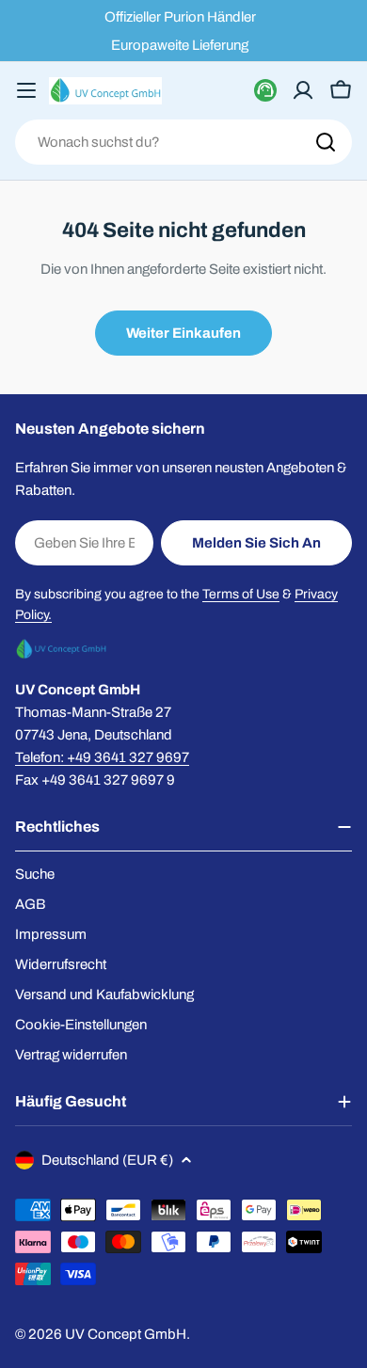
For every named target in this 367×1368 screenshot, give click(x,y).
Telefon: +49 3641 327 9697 (102, 757)
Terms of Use (240, 594)
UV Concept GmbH (125, 1334)
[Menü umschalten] (26, 90)
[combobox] (183, 142)
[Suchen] (325, 142)
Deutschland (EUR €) (107, 1160)
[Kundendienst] (265, 90)
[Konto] (303, 90)
